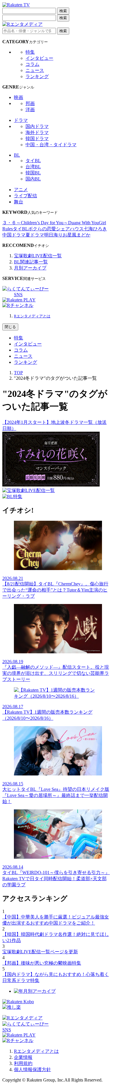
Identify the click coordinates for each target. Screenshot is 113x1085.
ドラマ (21, 120)
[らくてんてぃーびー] (25, 288)
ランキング (37, 76)
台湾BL (33, 166)
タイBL (33, 160)
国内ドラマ (37, 126)
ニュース (34, 70)
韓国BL (33, 172)
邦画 (30, 103)
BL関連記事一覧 (31, 261)
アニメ (21, 189)
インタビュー (39, 58)
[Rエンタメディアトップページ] (22, 1017)
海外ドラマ (37, 132)
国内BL (33, 178)
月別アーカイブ (30, 267)
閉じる (10, 327)
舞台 (18, 201)
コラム (32, 64)
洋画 (30, 109)
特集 (30, 52)
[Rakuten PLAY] (19, 299)
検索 (63, 11)
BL (17, 155)
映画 (18, 97)
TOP (18, 372)
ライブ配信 (25, 195)
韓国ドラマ (37, 138)
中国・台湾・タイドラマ (50, 144)
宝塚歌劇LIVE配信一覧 (38, 255)
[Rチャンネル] (17, 305)
